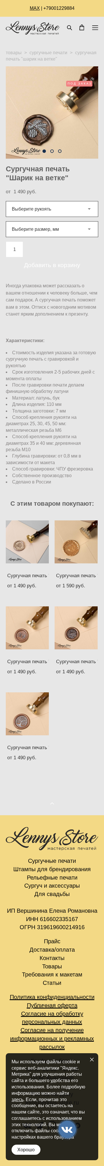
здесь (17, 1099)
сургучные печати (48, 52)
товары (14, 52)
